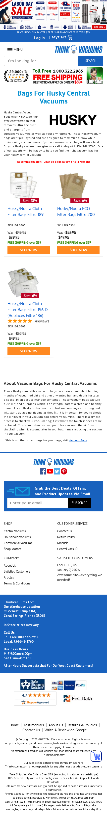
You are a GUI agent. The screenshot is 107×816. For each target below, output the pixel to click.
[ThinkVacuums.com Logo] (78, 49)
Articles (9, 577)
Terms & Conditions (17, 583)
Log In (39, 37)
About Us (10, 565)
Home (14, 725)
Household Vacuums (17, 537)
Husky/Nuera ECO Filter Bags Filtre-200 (76, 211)
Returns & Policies (82, 725)
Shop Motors (12, 549)
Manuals (62, 543)
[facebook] (43, 471)
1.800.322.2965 (67, 71)
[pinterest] (64, 471)
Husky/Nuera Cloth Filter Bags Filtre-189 (25, 211)
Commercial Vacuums (18, 543)
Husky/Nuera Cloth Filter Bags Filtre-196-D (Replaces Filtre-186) (27, 309)
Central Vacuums (15, 531)
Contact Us (64, 531)
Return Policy (66, 537)
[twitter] (57, 471)
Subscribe (79, 503)
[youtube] (50, 471)
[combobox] (41, 61)
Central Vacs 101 (67, 549)
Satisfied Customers (17, 571)
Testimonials (33, 725)
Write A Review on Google (66, 730)
